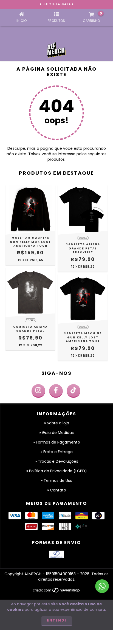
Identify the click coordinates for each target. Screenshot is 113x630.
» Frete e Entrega (57, 451)
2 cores (83, 238)
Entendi (56, 620)
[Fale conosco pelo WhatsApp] (102, 586)
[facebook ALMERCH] (56, 391)
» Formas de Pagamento (56, 442)
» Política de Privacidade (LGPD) (56, 471)
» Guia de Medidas (56, 432)
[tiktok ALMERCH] (73, 391)
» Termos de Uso (56, 480)
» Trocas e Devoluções (56, 461)
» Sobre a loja (56, 423)
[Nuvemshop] (57, 591)
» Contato (56, 490)
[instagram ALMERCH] (38, 391)
